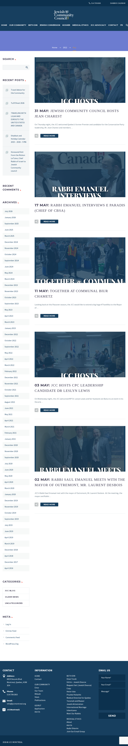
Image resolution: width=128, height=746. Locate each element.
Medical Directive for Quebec (79, 698)
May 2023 (8, 309)
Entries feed (11, 631)
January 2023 (10, 328)
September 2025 (12, 223)
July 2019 (8, 525)
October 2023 (10, 297)
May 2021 (8, 414)
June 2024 (9, 266)
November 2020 (11, 451)
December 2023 (11, 285)
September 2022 (12, 346)
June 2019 (9, 531)
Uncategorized (14, 603)
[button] (36, 136)
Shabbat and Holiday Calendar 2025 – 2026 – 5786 (18, 138)
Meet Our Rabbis (74, 713)
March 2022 (9, 365)
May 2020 (8, 476)
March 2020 (9, 488)
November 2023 (11, 291)
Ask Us (37, 711)
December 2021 (11, 377)
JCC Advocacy (98, 25)
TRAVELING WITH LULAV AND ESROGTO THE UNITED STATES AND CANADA (18, 119)
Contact (113, 25)
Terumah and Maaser (75, 701)
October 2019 (10, 513)
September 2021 (12, 396)
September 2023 (12, 303)
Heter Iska (71, 691)
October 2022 (10, 340)
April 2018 (9, 556)
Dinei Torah (71, 679)
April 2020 (9, 482)
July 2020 (8, 463)
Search (26, 67)
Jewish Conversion (50, 25)
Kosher (66, 25)
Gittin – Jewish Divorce (76, 682)
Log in (8, 624)
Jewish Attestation (75, 704)
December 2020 (11, 445)
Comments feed (13, 637)
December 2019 (11, 500)
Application (40, 708)
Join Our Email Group (76, 731)
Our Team (39, 690)
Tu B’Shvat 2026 (17, 103)
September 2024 (12, 260)
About (69, 722)
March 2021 (9, 426)
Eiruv (37, 687)
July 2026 (8, 211)
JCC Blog (10, 591)
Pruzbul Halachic (74, 694)
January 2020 (10, 494)
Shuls (37, 697)
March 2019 (9, 543)
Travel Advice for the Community (18, 91)
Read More (49, 136)
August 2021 (10, 402)
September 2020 (12, 457)
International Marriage (76, 707)
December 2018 (11, 549)
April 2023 (9, 316)
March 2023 (9, 322)
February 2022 (10, 371)
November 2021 (11, 383)
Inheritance (72, 710)
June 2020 (9, 469)
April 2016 (9, 568)
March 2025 (9, 236)
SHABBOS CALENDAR (117, 3)
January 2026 (10, 217)
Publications (40, 700)
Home (4, 25)
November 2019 (11, 506)
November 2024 (11, 248)
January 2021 (10, 439)
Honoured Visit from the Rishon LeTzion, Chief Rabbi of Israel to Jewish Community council (18, 161)
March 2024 (9, 279)
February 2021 (10, 433)
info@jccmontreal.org (16, 703)
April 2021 (9, 420)
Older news (12, 597)
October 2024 (10, 254)
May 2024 (8, 273)
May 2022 (8, 353)
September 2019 (12, 519)
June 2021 (9, 408)
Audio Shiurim (72, 728)
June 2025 (9, 229)
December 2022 (11, 334)
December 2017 (11, 562)
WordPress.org (12, 644)
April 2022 (9, 359)
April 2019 (9, 537)
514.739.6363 (96, 3)
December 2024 (11, 242)
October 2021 (10, 389)
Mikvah (38, 694)
